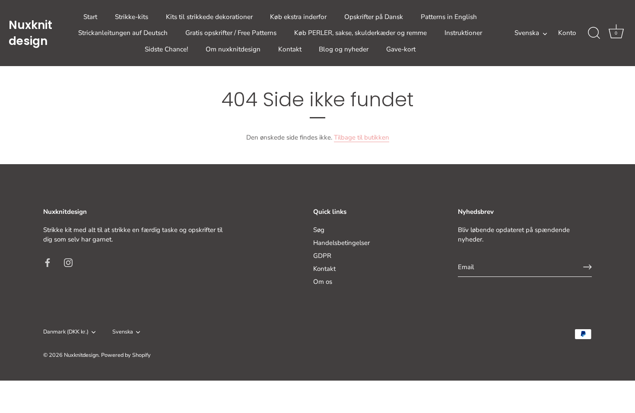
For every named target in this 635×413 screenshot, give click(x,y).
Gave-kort (401, 49)
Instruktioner (463, 33)
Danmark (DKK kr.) (66, 332)
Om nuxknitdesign (233, 49)
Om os (322, 281)
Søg (318, 230)
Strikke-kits (131, 17)
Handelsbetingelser (341, 242)
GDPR (322, 255)
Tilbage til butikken (361, 137)
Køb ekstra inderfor (298, 17)
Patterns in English (449, 17)
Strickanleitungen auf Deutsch (123, 33)
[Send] (587, 267)
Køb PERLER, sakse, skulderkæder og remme (360, 33)
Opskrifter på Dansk (373, 17)
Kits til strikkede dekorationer (209, 17)
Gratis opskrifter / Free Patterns (230, 33)
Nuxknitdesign (30, 32)
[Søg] (593, 33)
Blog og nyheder (343, 49)
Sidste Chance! (166, 49)
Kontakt (290, 49)
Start (90, 17)
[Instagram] (68, 262)
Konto (567, 33)
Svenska (526, 33)
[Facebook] (47, 262)
